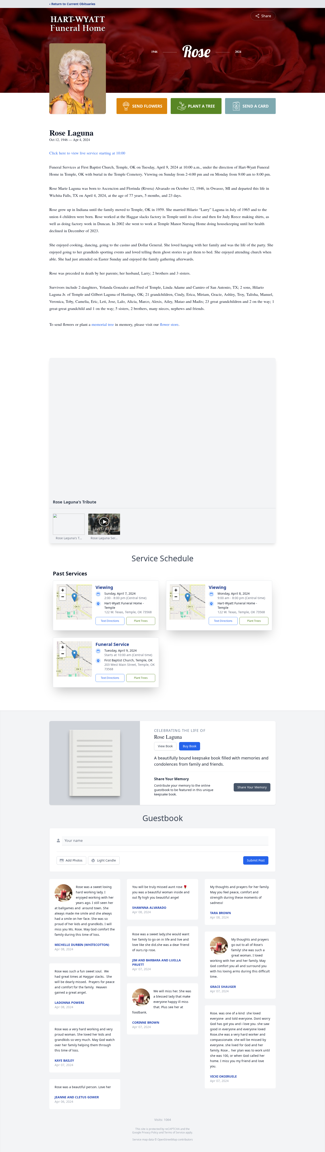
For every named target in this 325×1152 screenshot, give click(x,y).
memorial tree (103, 324)
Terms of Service (174, 1132)
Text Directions (110, 621)
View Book (165, 746)
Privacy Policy (150, 1132)
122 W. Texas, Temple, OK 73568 (128, 612)
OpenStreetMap (167, 1139)
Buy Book (189, 746)
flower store (169, 324)
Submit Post (256, 860)
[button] (74, 597)
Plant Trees (141, 621)
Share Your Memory (252, 787)
